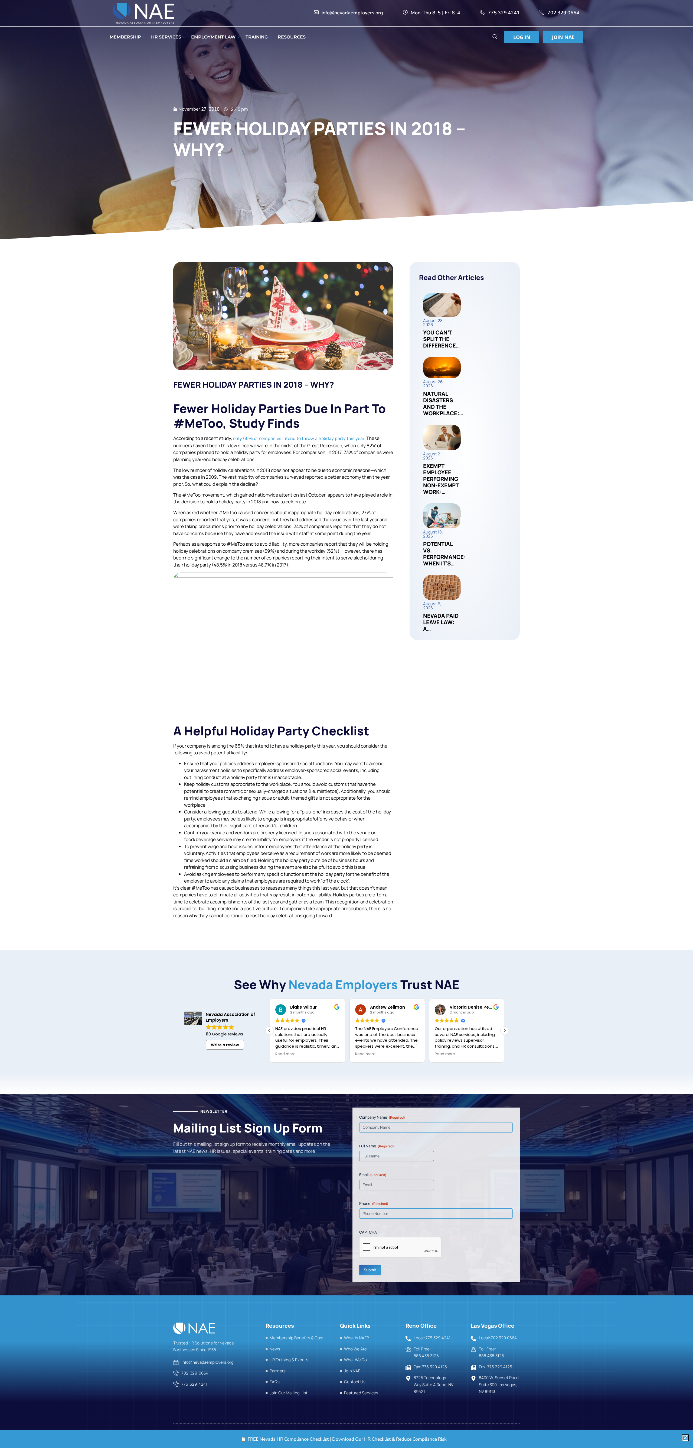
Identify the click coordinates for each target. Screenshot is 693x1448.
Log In (521, 37)
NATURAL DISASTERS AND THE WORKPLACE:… (443, 403)
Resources (292, 37)
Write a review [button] (225, 1045)
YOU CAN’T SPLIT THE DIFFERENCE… (441, 339)
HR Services (166, 37)
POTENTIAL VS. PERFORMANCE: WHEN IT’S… (444, 553)
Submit (370, 1269)
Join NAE (563, 37)
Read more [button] (285, 1054)
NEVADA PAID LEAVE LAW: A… (441, 622)
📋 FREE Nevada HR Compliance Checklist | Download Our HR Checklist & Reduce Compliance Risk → (346, 1439)
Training (257, 37)
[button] (495, 37)
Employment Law (213, 37)
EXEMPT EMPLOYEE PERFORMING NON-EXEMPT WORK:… (441, 478)
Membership (125, 37)
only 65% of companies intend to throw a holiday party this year (298, 438)
